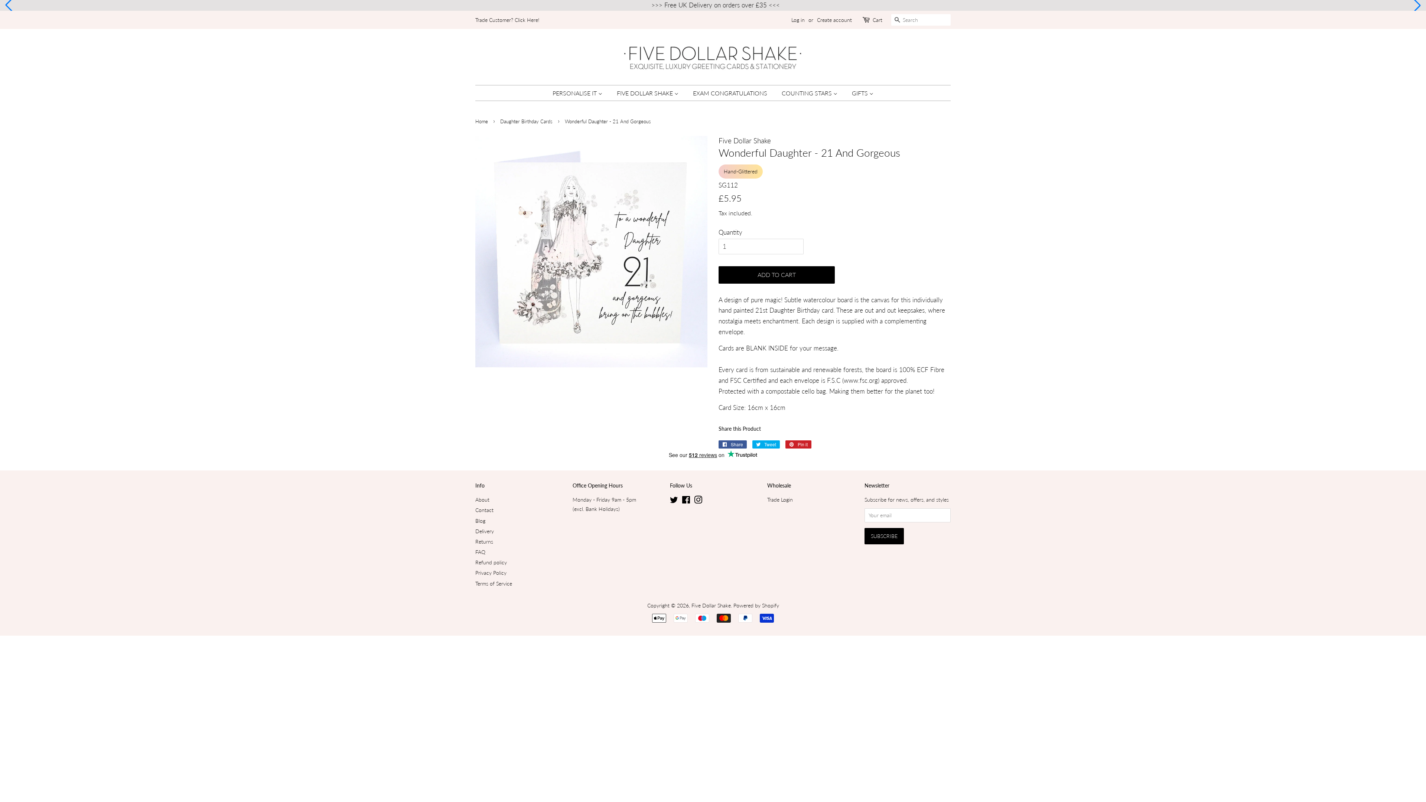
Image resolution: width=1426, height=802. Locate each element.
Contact (484, 510)
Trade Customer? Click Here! (507, 20)
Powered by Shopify (756, 605)
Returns (484, 541)
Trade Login (780, 499)
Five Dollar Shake (645, 93)
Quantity (730, 232)
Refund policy (491, 562)
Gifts (860, 93)
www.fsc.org (861, 380)
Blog (480, 521)
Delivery (484, 531)
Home (481, 121)
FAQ (480, 552)
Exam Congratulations (730, 93)
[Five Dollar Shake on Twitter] (674, 501)
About (482, 499)
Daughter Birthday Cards (526, 121)
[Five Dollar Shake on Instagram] (698, 501)
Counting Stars (807, 93)
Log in (798, 20)
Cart (877, 20)
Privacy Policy (491, 573)
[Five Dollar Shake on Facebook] (686, 501)
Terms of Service (493, 583)
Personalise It (575, 93)
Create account (834, 20)
